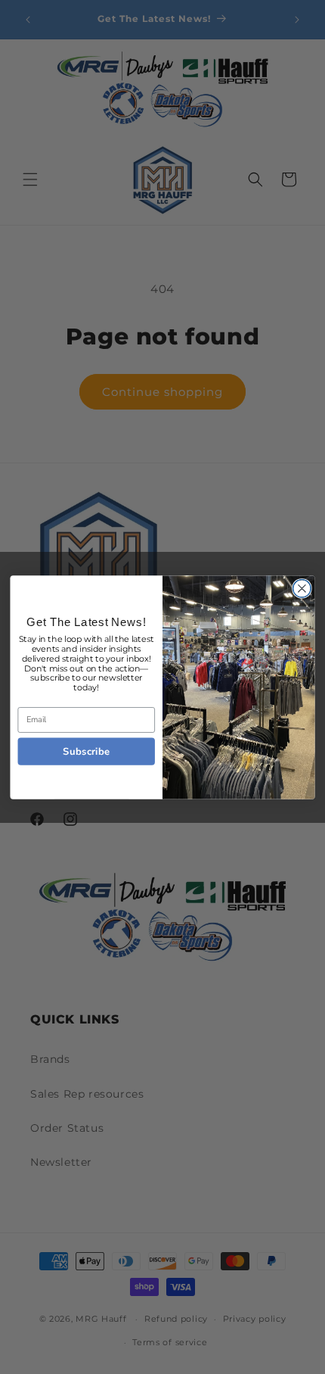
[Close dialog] (302, 588)
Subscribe (86, 751)
